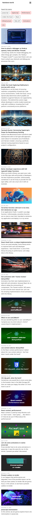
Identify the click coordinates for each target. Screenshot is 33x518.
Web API (17, 21)
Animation (26, 21)
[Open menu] (30, 2)
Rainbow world (8, 3)
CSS (3, 25)
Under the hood (7, 17)
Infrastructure (6, 21)
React (17, 17)
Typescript (15, 13)
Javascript (5, 13)
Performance (26, 13)
